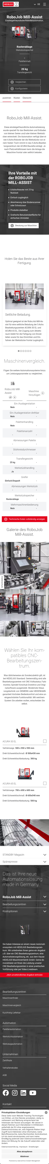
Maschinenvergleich (12, 1005)
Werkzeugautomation (12, 1044)
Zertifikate (7, 1060)
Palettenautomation (12, 1029)
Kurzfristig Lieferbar (12, 1012)
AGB (5, 1075)
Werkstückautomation (13, 1036)
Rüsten (17, 98)
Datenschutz (2, 582)
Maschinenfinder (10, 998)
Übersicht (27, 98)
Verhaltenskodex (10, 1068)
